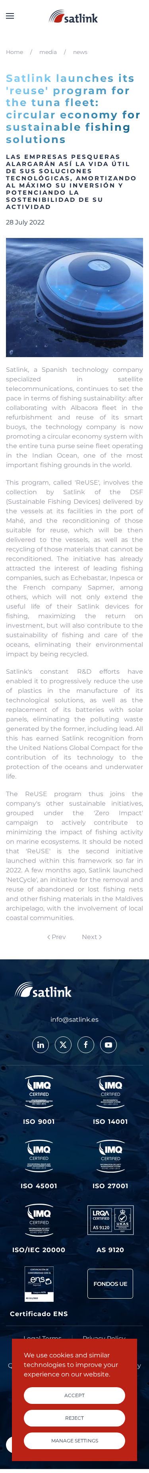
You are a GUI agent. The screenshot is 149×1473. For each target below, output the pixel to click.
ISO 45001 (39, 1186)
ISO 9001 (39, 1121)
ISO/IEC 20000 (39, 1250)
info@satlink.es (74, 1019)
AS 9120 (110, 1250)
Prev (59, 937)
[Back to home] (75, 16)
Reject (74, 1418)
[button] (10, 16)
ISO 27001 (110, 1186)
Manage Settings (74, 1441)
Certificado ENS (39, 1314)
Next (89, 937)
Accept (74, 1395)
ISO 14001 (110, 1121)
